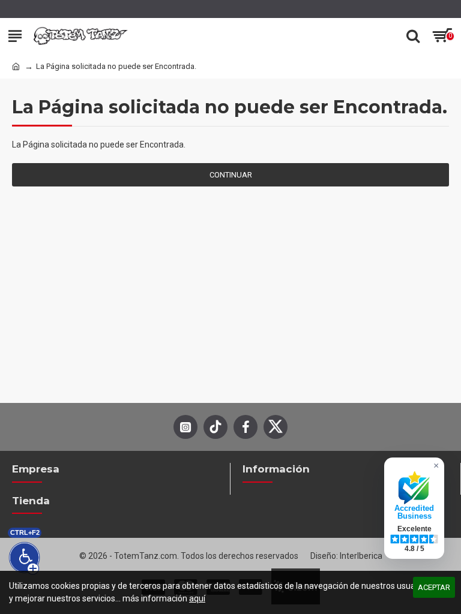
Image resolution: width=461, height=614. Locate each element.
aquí (197, 598)
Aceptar (434, 587)
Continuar (230, 174)
